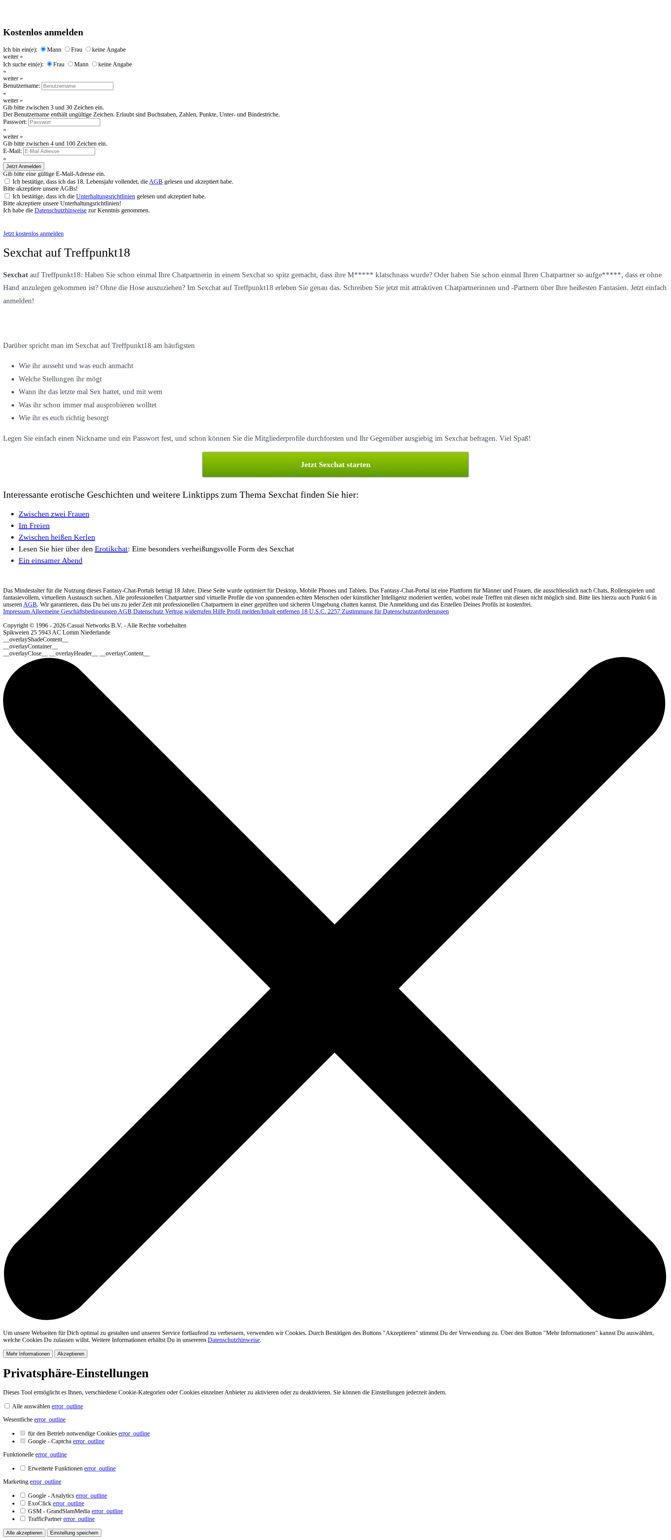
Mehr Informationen (28, 1354)
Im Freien (34, 525)
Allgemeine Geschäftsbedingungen (74, 611)
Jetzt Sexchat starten (335, 464)
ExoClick (56, 1503)
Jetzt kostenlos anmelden (33, 233)
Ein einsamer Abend (50, 560)
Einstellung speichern (74, 1533)
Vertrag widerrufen (189, 611)
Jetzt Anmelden (23, 166)
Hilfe (220, 611)
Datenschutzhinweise (61, 210)
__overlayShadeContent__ (35, 639)
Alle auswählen (31, 1406)
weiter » (13, 56)
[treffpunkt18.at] (44, 226)
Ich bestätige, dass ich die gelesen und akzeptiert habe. (109, 196)
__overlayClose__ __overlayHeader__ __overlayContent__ (76, 653)
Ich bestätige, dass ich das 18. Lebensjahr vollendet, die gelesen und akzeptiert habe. (122, 181)
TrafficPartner (61, 1519)
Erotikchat (111, 548)
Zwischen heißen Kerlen (57, 537)
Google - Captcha (66, 1441)
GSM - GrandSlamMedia (75, 1511)
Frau (76, 49)
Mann (54, 49)
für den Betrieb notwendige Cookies (89, 1433)
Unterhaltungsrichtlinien (105, 196)
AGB (156, 181)
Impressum (17, 611)
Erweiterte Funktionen (72, 1468)
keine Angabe (109, 49)
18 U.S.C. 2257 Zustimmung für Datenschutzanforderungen (375, 611)
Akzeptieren (70, 1354)
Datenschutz (149, 611)
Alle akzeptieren (24, 1533)
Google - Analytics (67, 1495)
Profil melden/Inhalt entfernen (264, 611)
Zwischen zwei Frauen (54, 513)
